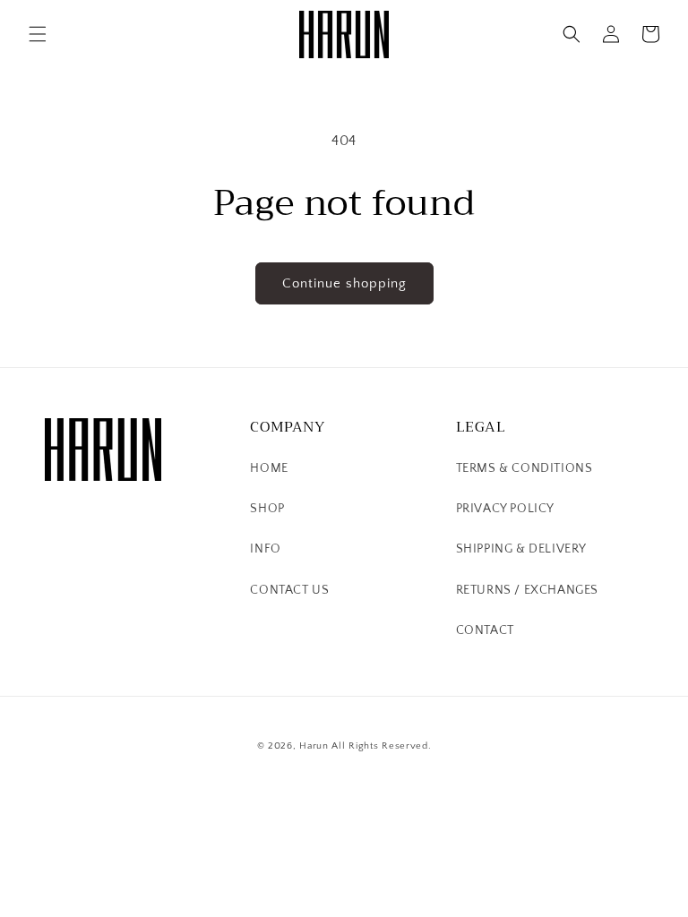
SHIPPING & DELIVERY (521, 549)
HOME (269, 468)
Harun (314, 746)
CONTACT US (289, 590)
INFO (265, 549)
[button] (37, 34)
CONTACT (485, 630)
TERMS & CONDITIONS (524, 468)
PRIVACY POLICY (505, 508)
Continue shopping (344, 283)
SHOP (267, 508)
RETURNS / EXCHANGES (527, 590)
